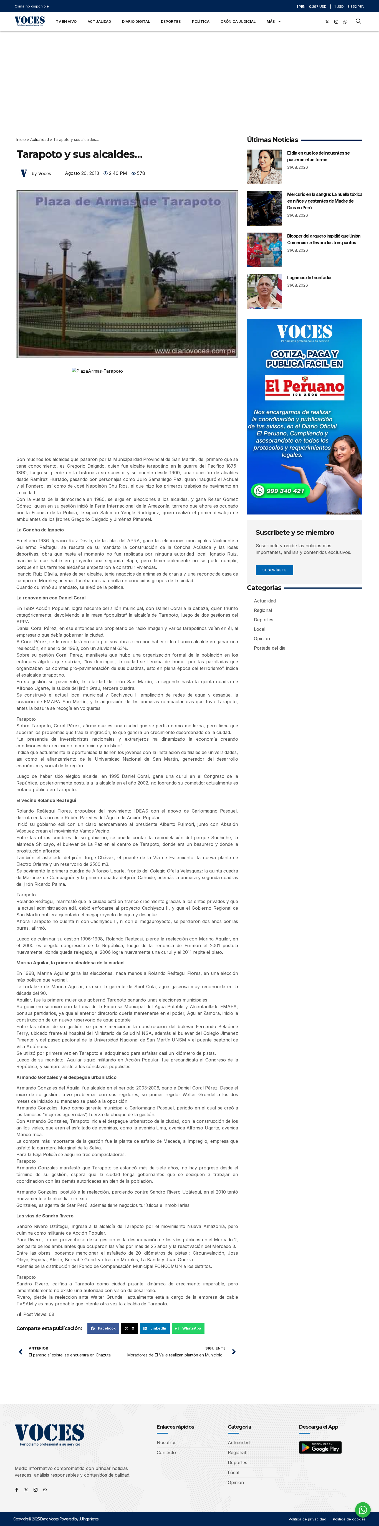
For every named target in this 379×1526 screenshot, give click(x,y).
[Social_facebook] (318, 22)
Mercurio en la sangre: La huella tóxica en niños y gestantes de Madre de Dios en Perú (324, 200)
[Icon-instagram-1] (336, 22)
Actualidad (99, 21)
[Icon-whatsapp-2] (345, 22)
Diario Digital (136, 21)
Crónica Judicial (238, 21)
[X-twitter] (327, 22)
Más (271, 21)
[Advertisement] (189, 72)
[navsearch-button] (358, 21)
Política (200, 21)
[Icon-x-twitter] (26, 1490)
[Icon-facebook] (17, 1490)
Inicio (21, 139)
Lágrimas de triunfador (309, 277)
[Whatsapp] (45, 1490)
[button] (103, 1328)
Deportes (171, 21)
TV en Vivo (66, 21)
